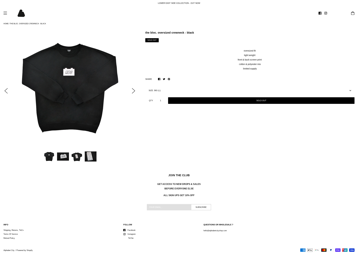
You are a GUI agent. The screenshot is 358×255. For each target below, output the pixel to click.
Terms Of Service (10, 234)
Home (6, 24)
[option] (70, 88)
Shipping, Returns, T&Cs (13, 230)
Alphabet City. (9, 250)
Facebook (132, 230)
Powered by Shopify (25, 250)
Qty (151, 100)
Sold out (261, 100)
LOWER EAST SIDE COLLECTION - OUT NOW (179, 3)
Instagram (132, 234)
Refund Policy (9, 238)
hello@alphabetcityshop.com (215, 231)
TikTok (131, 238)
